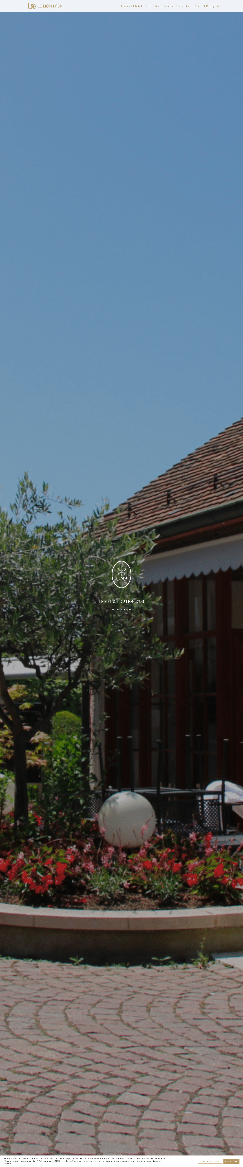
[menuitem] (126, 6)
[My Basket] (218, 6)
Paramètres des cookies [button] (210, 1161)
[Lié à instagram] (207, 6)
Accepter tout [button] (231, 1161)
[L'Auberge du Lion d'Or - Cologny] (45, 6)
